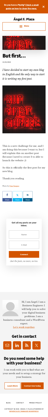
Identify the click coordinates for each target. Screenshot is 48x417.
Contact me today (32, 385)
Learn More (12, 385)
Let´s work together (23, 327)
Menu (26, 26)
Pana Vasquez (14, 186)
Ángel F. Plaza (24, 19)
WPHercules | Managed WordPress (24, 411)
